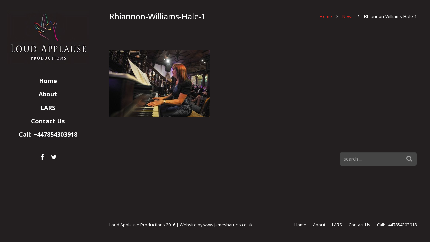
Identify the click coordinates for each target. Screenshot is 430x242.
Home (326, 16)
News (348, 16)
